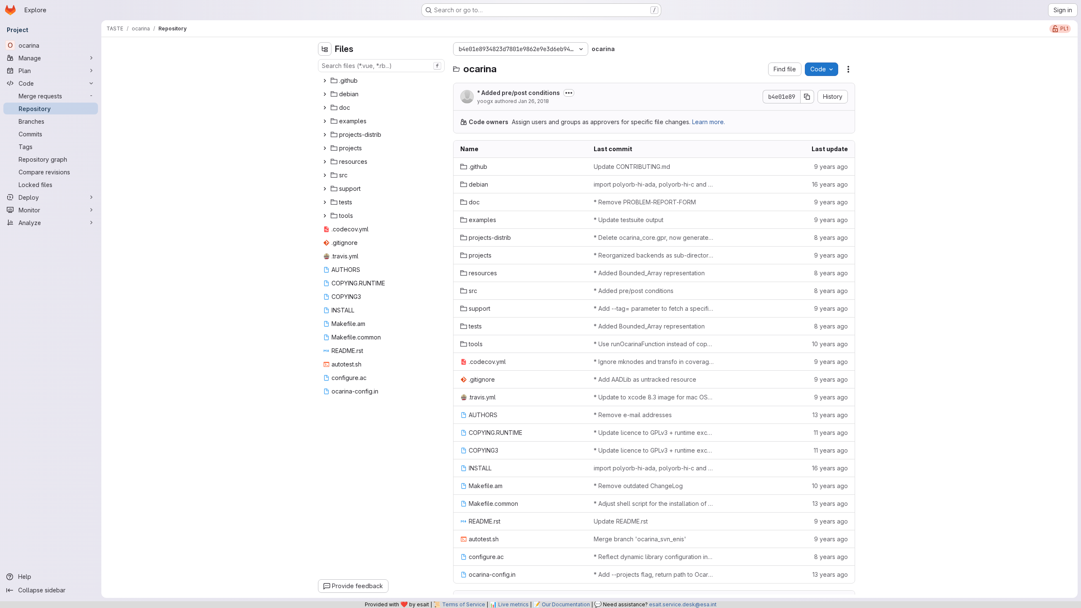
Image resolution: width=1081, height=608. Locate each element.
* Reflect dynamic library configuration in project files (654, 556)
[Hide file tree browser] (324, 49)
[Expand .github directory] (325, 81)
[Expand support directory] (325, 189)
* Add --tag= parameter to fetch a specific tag (654, 308)
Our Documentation (566, 604)
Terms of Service (463, 604)
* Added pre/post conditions (518, 92)
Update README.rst (621, 521)
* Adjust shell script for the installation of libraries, (654, 503)
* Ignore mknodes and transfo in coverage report (654, 361)
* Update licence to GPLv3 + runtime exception (654, 432)
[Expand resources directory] (325, 162)
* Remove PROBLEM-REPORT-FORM (645, 202)
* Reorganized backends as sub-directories (654, 255)
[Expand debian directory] (325, 94)
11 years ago (831, 432)
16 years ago (830, 184)
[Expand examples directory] (325, 121)
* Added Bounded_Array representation (649, 273)
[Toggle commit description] (568, 93)
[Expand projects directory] (325, 148)
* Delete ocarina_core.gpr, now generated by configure (654, 237)
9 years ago (831, 166)
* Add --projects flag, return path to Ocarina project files (654, 574)
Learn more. (708, 121)
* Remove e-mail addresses (633, 414)
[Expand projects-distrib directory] (325, 135)
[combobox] (381, 65)
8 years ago (831, 237)
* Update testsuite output (628, 219)
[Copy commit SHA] (807, 96)
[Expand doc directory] (325, 108)
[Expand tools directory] (325, 216)
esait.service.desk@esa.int (683, 604)
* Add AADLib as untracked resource (645, 379)
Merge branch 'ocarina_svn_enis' (640, 539)
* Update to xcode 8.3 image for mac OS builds (654, 397)
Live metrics (513, 604)
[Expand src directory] (325, 175)
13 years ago (830, 414)
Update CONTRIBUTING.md (632, 166)
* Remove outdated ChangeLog (638, 485)
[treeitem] (382, 80)
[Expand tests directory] (325, 202)
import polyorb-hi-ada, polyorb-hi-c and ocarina (654, 184)
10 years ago (830, 343)
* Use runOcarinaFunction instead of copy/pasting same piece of (654, 343)
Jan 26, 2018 (533, 101)
